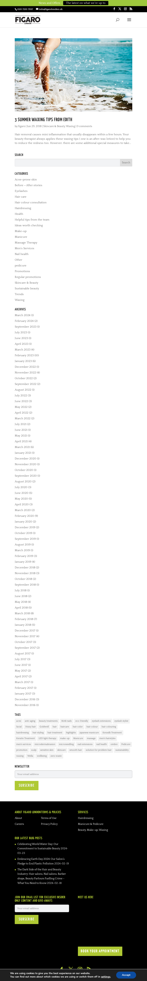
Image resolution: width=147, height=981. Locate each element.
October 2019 (23, 533)
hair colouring (109, 726)
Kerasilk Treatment (112, 732)
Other (18, 259)
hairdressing (22, 732)
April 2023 (21, 344)
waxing (20, 756)
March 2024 (22, 315)
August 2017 (23, 653)
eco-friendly (81, 721)
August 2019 (23, 544)
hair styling (38, 732)
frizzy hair (30, 726)
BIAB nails (66, 721)
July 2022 (21, 395)
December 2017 (25, 630)
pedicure (20, 265)
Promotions (22, 271)
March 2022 (22, 418)
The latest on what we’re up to (85, 3)
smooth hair (75, 750)
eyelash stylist (121, 721)
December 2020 (25, 458)
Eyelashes (21, 191)
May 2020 (21, 498)
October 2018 (23, 579)
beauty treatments (48, 721)
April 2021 (21, 441)
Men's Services (24, 248)
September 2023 (25, 326)
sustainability (122, 750)
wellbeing (42, 756)
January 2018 (23, 624)
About (18, 818)
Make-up (21, 231)
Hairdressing (23, 208)
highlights (71, 732)
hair (55, 726)
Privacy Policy (49, 824)
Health (19, 214)
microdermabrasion (45, 744)
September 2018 (25, 584)
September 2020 (26, 475)
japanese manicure (89, 732)
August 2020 (23, 481)
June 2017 (21, 665)
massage (91, 738)
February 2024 (24, 321)
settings (105, 977)
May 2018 (21, 602)
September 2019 (25, 538)
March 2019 (22, 550)
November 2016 (25, 705)
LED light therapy (47, 738)
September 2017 (25, 647)
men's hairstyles (107, 738)
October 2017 (23, 642)
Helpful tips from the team (32, 219)
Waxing (70, 126)
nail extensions (85, 744)
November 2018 (25, 573)
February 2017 (24, 688)
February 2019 (24, 556)
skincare (61, 750)
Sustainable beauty (27, 288)
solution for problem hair (99, 750)
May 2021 (21, 435)
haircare (64, 726)
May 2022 (21, 407)
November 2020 (25, 464)
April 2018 (21, 607)
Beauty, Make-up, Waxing (93, 830)
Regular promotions (28, 277)
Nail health (22, 254)
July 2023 (21, 332)
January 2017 (23, 693)
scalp (33, 750)
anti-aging (30, 721)
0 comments (84, 126)
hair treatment (54, 732)
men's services (23, 744)
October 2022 (24, 378)
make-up (64, 738)
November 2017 (25, 636)
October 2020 (24, 470)
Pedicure (125, 744)
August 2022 (23, 389)
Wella (30, 756)
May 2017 (21, 670)
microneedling (66, 744)
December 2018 (25, 567)
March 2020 (23, 510)
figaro (21, 126)
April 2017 (21, 676)
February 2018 (24, 619)
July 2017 (20, 659)
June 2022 (21, 401)
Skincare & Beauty (54, 126)
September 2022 (25, 384)
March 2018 (22, 613)
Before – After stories (28, 185)
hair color (78, 726)
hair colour (92, 726)
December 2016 (25, 699)
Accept (126, 975)
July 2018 (20, 590)
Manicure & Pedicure (90, 824)
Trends (19, 294)
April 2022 (21, 412)
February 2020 (24, 516)
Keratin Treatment (25, 738)
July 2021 (20, 424)
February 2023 (24, 355)
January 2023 (23, 361)
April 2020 (22, 504)
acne (18, 721)
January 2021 (23, 452)
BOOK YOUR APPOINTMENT (100, 951)
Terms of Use (48, 818)
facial (19, 726)
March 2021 (22, 447)
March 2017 (22, 682)
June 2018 (21, 596)
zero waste (56, 756)
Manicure (21, 237)
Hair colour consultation (31, 202)
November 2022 (25, 372)
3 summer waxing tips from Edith (43, 120)
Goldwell (44, 726)
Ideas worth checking (29, 225)
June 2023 (21, 338)
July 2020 (21, 487)
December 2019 (25, 527)
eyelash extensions (101, 721)
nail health (101, 744)
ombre (114, 744)
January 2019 (23, 561)
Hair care (20, 196)
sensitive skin (46, 750)
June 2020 (21, 493)
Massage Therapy (26, 242)
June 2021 (21, 430)
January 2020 (23, 521)
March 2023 (22, 349)
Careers (19, 824)
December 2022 (25, 366)
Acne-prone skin (26, 179)
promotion (21, 750)
